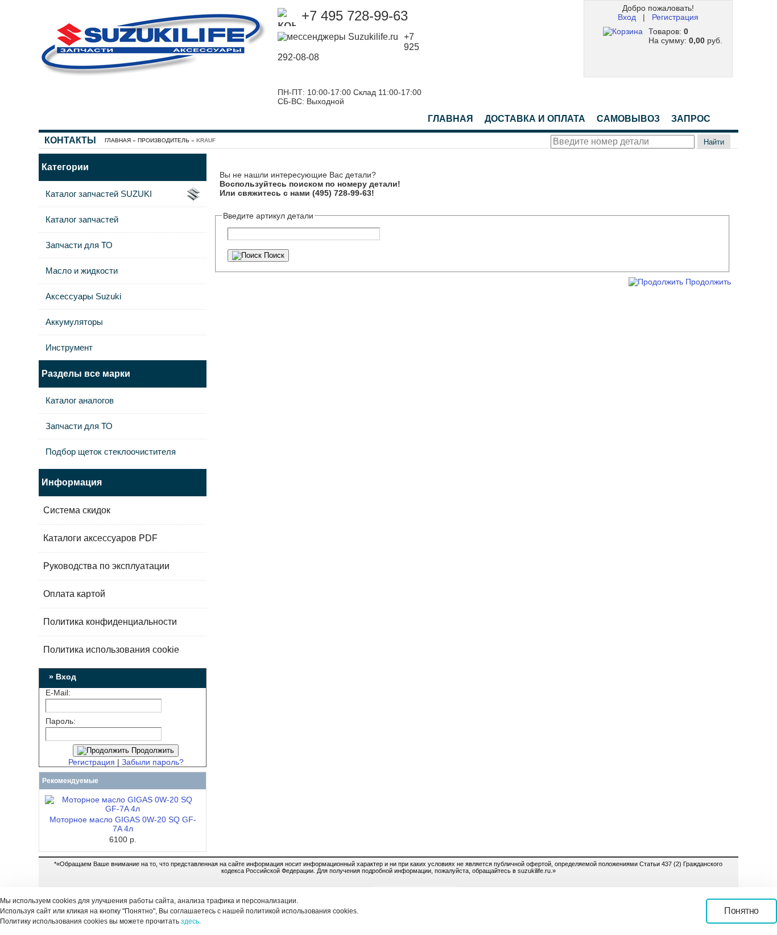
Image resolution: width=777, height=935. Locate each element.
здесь (190, 921)
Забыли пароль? (153, 762)
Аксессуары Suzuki (83, 296)
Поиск (273, 255)
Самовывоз (628, 118)
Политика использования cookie (111, 649)
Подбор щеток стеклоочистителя (111, 451)
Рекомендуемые (70, 781)
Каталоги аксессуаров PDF (100, 538)
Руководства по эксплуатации (106, 566)
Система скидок (76, 510)
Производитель (163, 140)
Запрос (690, 118)
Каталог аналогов (80, 400)
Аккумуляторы (74, 322)
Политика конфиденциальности (110, 622)
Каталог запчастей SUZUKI (99, 194)
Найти (714, 142)
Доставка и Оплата (535, 118)
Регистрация (675, 17)
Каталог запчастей (82, 219)
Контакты (70, 140)
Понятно (741, 911)
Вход (627, 17)
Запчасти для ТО (79, 245)
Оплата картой (74, 594)
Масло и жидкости (82, 270)
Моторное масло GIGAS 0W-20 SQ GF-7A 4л (122, 824)
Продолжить (151, 750)
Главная (450, 118)
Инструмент (69, 347)
